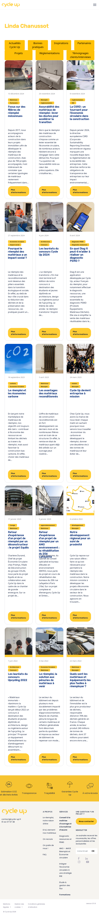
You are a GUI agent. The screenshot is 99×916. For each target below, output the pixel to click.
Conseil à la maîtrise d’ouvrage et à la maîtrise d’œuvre (65, 823)
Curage (12, 525)
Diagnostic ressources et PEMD (65, 839)
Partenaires (84, 43)
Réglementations (49, 53)
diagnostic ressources (79, 245)
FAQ (44, 854)
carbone (13, 383)
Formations (64, 894)
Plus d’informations (18, 191)
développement (77, 525)
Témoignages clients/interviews (80, 55)
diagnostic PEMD (78, 242)
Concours (44, 245)
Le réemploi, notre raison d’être (48, 820)
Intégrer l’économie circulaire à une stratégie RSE (65, 870)
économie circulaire (17, 242)
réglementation (46, 103)
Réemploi (44, 100)
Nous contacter (86, 821)
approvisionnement (48, 525)
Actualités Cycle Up (15, 45)
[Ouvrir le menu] (94, 4)
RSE (73, 103)
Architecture (45, 242)
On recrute (48, 839)
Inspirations (61, 43)
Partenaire (14, 103)
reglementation (77, 100)
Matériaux (13, 100)
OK (93, 851)
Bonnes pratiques (38, 45)
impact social (14, 245)
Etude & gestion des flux (64, 885)
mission (74, 383)
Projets (18, 53)
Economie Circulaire (17, 386)
